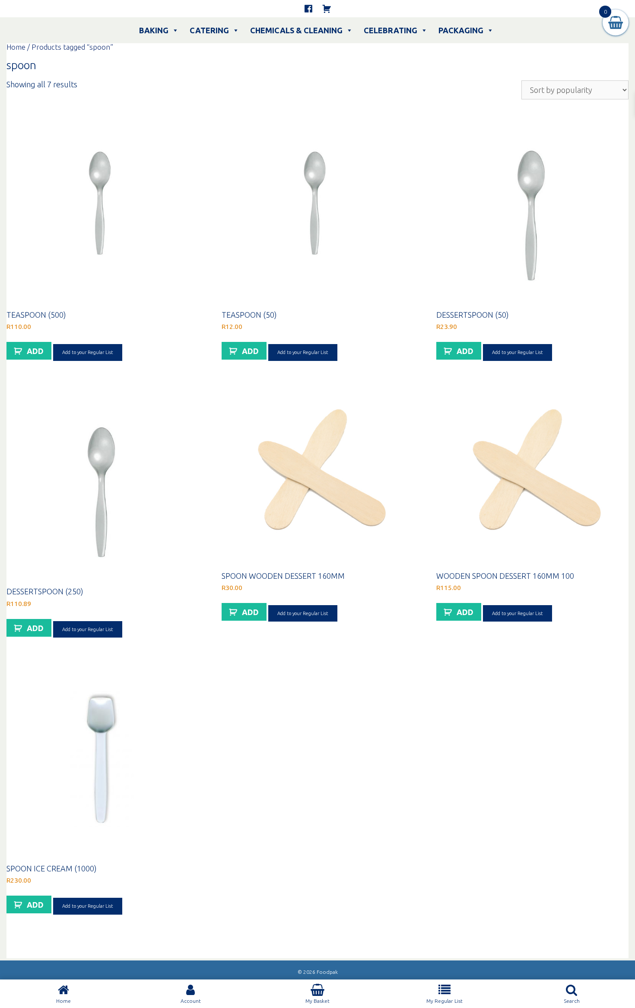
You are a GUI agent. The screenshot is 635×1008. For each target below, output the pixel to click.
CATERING (209, 30)
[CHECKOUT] (327, 8)
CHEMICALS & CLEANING (296, 30)
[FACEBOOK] (308, 8)
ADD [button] (35, 351)
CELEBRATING (390, 30)
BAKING (153, 30)
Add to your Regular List (87, 352)
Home (15, 47)
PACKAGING (460, 30)
